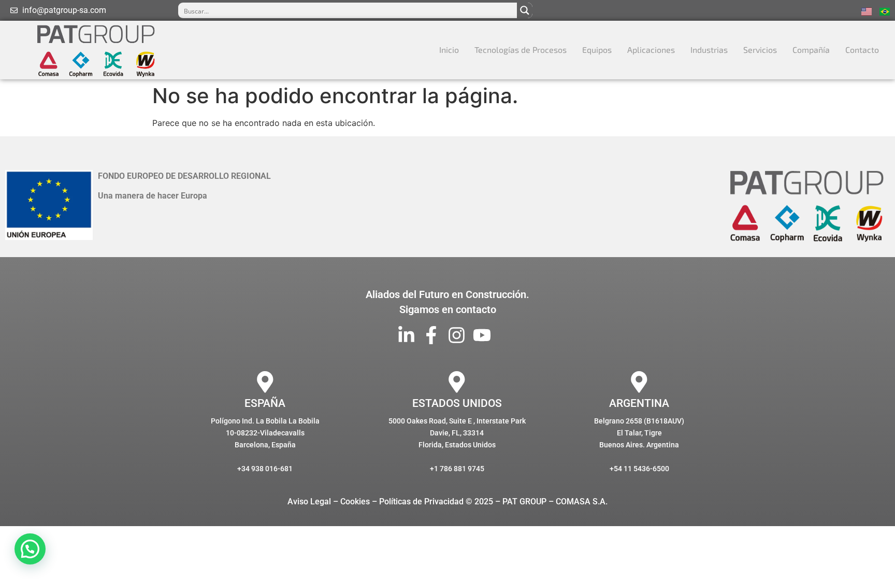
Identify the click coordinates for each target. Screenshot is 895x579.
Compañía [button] (811, 49)
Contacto (862, 49)
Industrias (709, 49)
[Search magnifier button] (524, 10)
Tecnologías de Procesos (520, 49)
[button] (30, 548)
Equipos (597, 49)
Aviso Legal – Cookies (328, 501)
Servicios (760, 49)
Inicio (449, 49)
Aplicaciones (651, 49)
